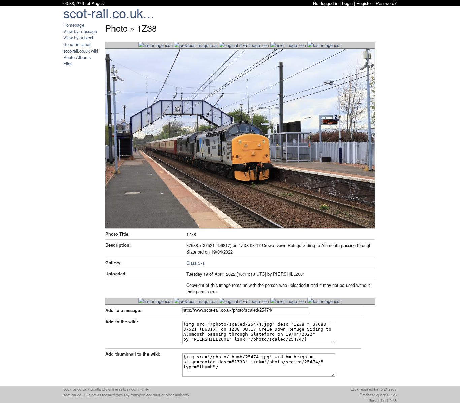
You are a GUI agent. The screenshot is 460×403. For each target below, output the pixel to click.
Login (347, 3)
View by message (80, 31)
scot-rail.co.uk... (108, 12)
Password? (386, 3)
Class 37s (195, 263)
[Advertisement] (83, 168)
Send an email (77, 44)
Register (364, 3)
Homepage (73, 25)
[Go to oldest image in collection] (324, 45)
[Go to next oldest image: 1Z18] (288, 45)
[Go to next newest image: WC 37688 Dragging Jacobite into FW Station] (196, 45)
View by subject (78, 37)
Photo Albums (77, 57)
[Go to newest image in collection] (155, 45)
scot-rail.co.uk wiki (80, 50)
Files (67, 63)
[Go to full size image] (244, 45)
